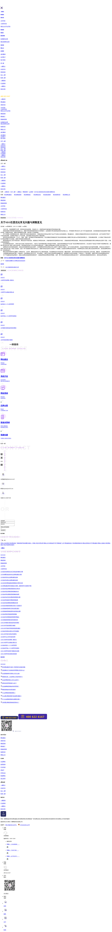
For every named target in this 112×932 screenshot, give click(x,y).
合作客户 (3, 57)
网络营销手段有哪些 (22, 543)
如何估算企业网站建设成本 (9, 580)
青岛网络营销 (17, 194)
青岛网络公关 (66, 194)
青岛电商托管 (56, 194)
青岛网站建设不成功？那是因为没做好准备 (13, 667)
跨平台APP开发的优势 (8, 636)
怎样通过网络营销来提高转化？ (10, 702)
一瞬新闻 (3, 80)
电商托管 (3, 126)
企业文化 (3, 69)
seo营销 (31, 191)
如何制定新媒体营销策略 (9, 614)
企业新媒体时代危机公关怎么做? (11, 673)
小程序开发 (4, 23)
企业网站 (3, 761)
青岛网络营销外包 (77, 543)
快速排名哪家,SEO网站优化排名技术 (15, 260)
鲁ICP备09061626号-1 (11, 825)
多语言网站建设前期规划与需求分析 (12, 583)
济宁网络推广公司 (60, 543)
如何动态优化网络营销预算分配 (10, 597)
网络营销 (2, 29)
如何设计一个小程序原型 (9, 645)
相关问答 (3, 89)
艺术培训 (3, 767)
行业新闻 (3, 83)
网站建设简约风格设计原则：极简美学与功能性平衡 (16, 585)
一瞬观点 (3, 86)
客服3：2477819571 (13, 856)
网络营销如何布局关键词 (9, 689)
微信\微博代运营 (5, 41)
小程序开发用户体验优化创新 (10, 651)
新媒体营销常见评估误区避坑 (10, 608)
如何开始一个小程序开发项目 (10, 648)
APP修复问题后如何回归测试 (10, 622)
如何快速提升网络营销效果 (9, 600)
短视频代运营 (4, 39)
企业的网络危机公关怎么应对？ (10, 680)
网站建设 (2, 14)
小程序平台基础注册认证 (9, 642)
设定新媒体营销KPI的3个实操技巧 (11, 605)
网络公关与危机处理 (49, 543)
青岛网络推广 (27, 194)
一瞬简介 (3, 66)
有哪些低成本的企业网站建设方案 (11, 574)
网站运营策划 (86, 543)
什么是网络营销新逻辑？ (9, 692)
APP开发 (3, 20)
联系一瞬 (3, 77)
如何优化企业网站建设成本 (9, 577)
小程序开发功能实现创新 (9, 653)
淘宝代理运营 (39, 543)
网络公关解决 (101, 543)
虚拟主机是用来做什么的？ (9, 683)
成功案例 (3, 54)
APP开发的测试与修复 (8, 625)
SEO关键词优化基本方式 (12, 267)
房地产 (2, 770)
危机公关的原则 (5, 543)
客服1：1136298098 (13, 844)
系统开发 (2, 17)
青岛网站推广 (13, 543)
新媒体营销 (3, 35)
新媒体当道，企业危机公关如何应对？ (12, 676)
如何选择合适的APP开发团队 (10, 631)
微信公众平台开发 (5, 26)
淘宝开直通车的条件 (8, 544)
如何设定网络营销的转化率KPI (10, 588)
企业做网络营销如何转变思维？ (10, 686)
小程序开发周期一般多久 (9, 639)
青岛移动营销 (47, 194)
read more (3, 554)
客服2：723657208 (13, 850)
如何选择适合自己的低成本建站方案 (12, 571)
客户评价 (3, 60)
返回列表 (2, 263)
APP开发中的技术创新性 (9, 634)
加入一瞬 (3, 75)
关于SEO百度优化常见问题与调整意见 (44, 191)
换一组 (3, 540)
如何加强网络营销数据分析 (9, 602)
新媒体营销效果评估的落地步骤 (10, 611)
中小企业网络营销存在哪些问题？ (11, 699)
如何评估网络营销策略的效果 (10, 594)
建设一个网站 (32, 543)
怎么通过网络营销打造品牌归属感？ (12, 696)
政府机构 (3, 764)
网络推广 (2, 32)
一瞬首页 (2, 11)
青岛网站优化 (37, 194)
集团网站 (3, 775)
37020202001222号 (25, 825)
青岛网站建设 (8, 194)
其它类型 (3, 778)
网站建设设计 (68, 543)
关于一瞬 (2, 63)
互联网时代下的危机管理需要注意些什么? (13, 670)
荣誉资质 (3, 72)
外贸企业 (3, 773)
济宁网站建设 (94, 543)
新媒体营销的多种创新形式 (9, 619)
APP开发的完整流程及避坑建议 (10, 628)
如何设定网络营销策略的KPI (10, 591)
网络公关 (3, 129)
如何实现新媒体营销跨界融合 (10, 617)
